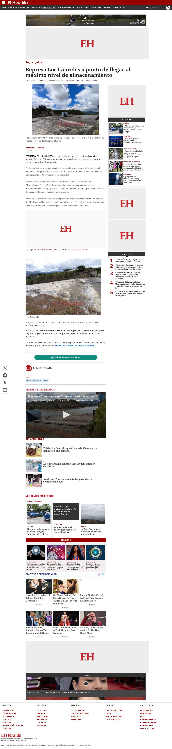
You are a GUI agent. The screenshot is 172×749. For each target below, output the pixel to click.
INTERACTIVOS (113, 719)
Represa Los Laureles (40, 380)
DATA (108, 713)
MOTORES (76, 719)
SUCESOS (7, 719)
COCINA (41, 713)
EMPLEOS (76, 716)
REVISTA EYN (146, 725)
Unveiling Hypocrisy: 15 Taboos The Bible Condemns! (38, 598)
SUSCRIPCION (147, 728)
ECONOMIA (8, 716)
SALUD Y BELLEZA (80, 713)
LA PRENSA (145, 713)
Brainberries (39, 604)
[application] (66, 415)
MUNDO (7, 722)
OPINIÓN (41, 722)
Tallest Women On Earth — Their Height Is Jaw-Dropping (65, 630)
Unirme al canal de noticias (67, 357)
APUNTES (41, 725)
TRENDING (42, 719)
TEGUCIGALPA (9, 713)
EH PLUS (110, 705)
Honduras (127, 174)
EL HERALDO (146, 710)
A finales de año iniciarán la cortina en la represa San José (61, 249)
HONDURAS (8, 710)
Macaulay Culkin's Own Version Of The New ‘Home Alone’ (91, 630)
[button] (5, 368)
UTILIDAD (76, 705)
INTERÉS (41, 705)
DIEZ (142, 716)
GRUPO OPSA (146, 705)
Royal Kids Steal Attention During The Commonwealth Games (37, 630)
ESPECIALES (42, 716)
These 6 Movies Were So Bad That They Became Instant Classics (92, 598)
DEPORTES (42, 710)
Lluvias (28, 380)
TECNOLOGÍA (77, 710)
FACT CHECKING (114, 716)
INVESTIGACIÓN (114, 710)
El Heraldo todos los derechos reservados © (19, 739)
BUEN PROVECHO (148, 722)
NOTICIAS (7, 705)
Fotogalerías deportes (131, 162)
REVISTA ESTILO (148, 719)
